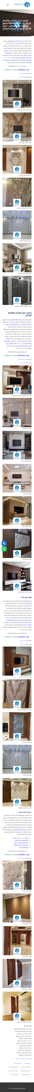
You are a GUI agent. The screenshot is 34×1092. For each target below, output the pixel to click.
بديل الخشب (16, 31)
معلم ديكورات (21, 359)
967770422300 (13, 1088)
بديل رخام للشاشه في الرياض (25, 1071)
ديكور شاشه (20, 343)
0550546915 (22, 70)
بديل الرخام (12, 31)
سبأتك (19, 1088)
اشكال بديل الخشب (18, 1063)
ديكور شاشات (7, 58)
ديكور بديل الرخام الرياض (26, 1074)
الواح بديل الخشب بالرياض (26, 1067)
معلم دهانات (29, 31)
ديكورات (8, 31)
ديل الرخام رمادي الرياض (15, 1074)
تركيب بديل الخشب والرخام (13, 1071)
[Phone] (4, 543)
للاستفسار (19, 66)
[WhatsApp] (4, 548)
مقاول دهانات (21, 77)
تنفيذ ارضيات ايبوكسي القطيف (24, 1058)
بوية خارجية (22, 363)
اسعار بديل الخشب (27, 1063)
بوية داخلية (22, 644)
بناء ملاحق (22, 640)
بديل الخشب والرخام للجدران (13, 1067)
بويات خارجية (22, 73)
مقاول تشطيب (21, 858)
